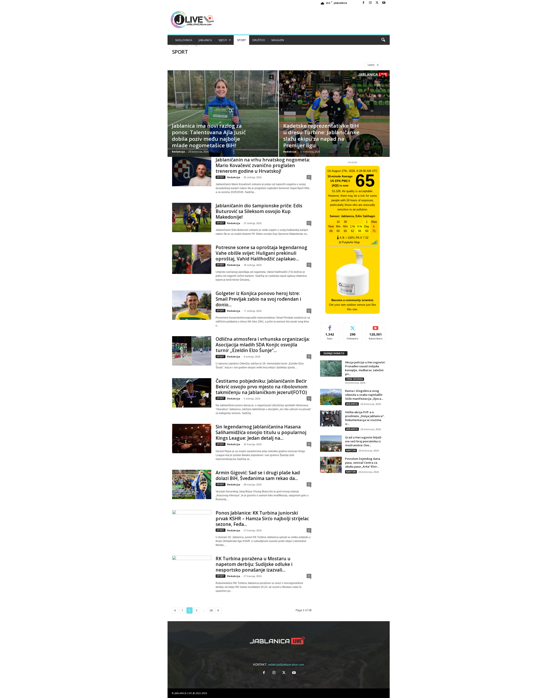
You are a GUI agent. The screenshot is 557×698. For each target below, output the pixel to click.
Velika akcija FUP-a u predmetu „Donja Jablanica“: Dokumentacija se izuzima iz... (364, 418)
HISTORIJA (244, 64)
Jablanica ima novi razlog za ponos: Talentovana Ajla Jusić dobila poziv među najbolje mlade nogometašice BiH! (209, 135)
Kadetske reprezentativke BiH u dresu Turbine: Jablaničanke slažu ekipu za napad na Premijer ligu (321, 135)
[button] (383, 40)
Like (329, 326)
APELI (193, 64)
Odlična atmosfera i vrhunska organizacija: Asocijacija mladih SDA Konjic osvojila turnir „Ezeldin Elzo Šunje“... (263, 344)
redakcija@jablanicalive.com (286, 664)
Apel (180, 64)
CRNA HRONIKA (354, 379)
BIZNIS (207, 64)
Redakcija (178, 151)
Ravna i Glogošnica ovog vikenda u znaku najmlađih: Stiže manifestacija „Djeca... (364, 395)
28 (211, 610)
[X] (377, 3)
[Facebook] (363, 3)
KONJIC (281, 64)
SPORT (241, 40)
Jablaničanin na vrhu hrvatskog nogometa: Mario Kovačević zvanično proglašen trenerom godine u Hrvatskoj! (263, 165)
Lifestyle (299, 64)
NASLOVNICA (183, 40)
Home (175, 45)
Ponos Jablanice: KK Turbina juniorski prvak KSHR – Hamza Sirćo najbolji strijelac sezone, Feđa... (262, 518)
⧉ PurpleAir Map (349, 242)
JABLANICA (205, 40)
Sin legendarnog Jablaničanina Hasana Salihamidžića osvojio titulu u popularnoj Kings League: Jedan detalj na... (261, 432)
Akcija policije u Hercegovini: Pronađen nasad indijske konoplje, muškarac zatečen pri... (365, 368)
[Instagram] (370, 3)
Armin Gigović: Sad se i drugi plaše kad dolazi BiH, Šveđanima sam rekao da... (258, 475)
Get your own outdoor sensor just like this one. (352, 305)
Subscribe (375, 326)
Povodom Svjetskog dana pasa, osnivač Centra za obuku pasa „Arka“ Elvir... (362, 462)
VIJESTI (222, 40)
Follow (352, 326)
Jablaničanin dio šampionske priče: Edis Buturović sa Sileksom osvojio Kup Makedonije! (259, 211)
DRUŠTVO (258, 40)
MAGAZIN (278, 40)
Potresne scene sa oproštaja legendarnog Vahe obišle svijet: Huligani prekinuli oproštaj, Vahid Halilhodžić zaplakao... (261, 253)
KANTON (351, 450)
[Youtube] (383, 3)
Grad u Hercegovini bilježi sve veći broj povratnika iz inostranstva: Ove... (363, 441)
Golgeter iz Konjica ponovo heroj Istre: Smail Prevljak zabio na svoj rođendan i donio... (258, 299)
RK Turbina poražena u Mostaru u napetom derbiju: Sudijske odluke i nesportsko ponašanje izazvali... (254, 564)
